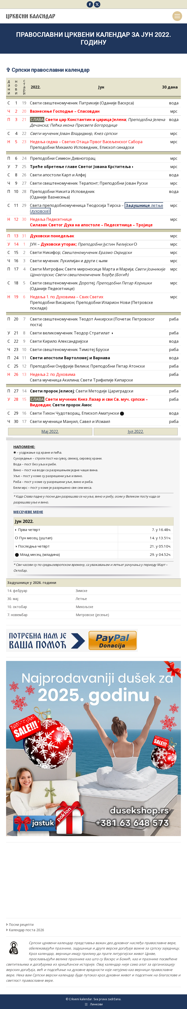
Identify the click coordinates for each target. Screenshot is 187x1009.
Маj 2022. (50, 431)
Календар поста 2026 (26, 930)
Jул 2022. (136, 431)
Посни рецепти (21, 924)
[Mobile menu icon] (177, 16)
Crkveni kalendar (80, 999)
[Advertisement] (94, 880)
